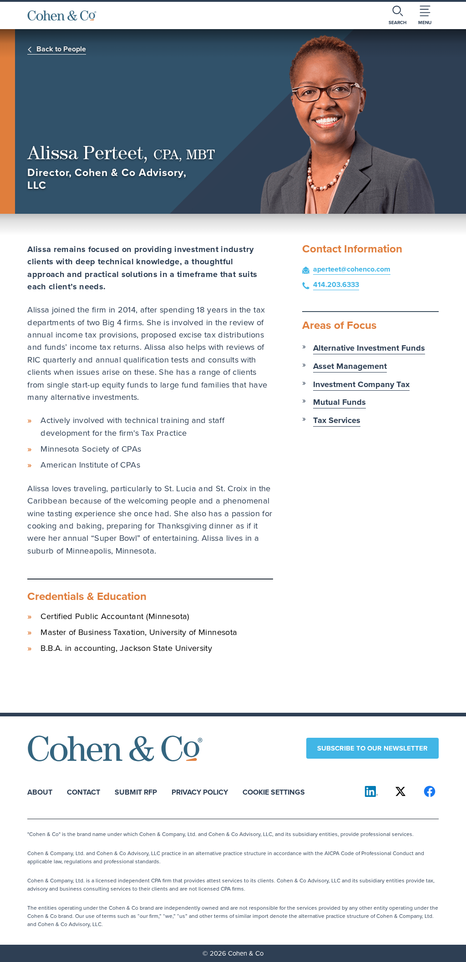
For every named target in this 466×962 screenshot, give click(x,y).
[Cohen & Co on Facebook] (429, 791)
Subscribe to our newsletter (372, 748)
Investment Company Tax (361, 384)
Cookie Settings (274, 791)
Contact (83, 791)
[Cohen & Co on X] (400, 791)
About (39, 791)
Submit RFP (136, 791)
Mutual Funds (339, 402)
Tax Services (336, 420)
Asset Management (350, 366)
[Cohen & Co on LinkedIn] (371, 791)
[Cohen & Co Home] (61, 15)
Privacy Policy (200, 791)
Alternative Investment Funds (369, 348)
